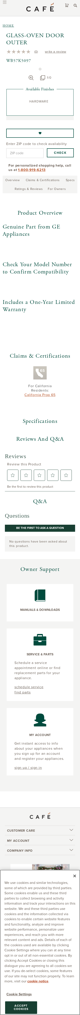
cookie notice (37, 981)
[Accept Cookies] (75, 876)
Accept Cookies (21, 1007)
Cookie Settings (19, 994)
